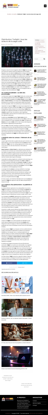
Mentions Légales (37, 403)
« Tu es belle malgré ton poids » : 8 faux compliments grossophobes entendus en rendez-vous (40, 102)
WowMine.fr (8, 413)
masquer (42, 40)
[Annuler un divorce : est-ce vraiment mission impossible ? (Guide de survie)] (17, 308)
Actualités (14, 14)
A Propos (35, 405)
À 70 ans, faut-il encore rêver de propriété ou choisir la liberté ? (16, 342)
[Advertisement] (24, 25)
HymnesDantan (39, 413)
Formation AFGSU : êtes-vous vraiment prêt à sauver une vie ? (16, 295)
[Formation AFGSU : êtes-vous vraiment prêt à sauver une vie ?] (17, 285)
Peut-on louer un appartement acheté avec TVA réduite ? (41, 78)
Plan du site (32, 413)
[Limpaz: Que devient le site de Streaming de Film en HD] (17, 356)
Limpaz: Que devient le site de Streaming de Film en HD (14, 368)
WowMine (9, 14)
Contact (35, 400)
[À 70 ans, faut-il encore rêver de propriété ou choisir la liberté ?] (17, 332)
